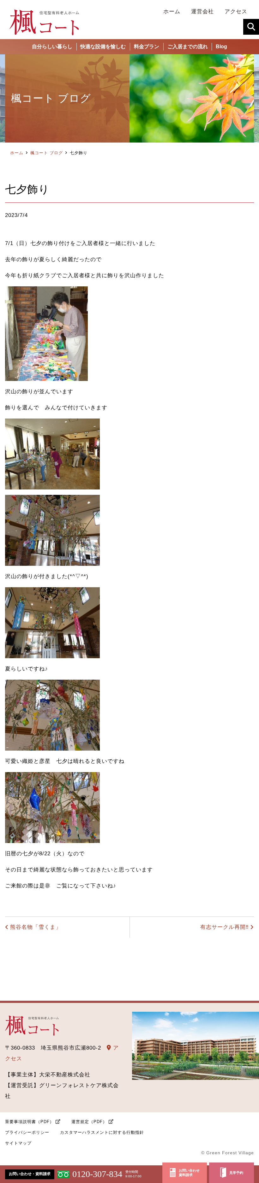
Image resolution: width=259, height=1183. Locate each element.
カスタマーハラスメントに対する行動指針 (102, 1132)
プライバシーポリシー (27, 1132)
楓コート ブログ (46, 152)
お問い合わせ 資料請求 (189, 1172)
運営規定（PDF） (89, 1121)
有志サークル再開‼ (224, 927)
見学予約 (236, 1172)
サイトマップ (18, 1143)
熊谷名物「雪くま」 (35, 927)
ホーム (16, 152)
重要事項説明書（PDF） (29, 1121)
